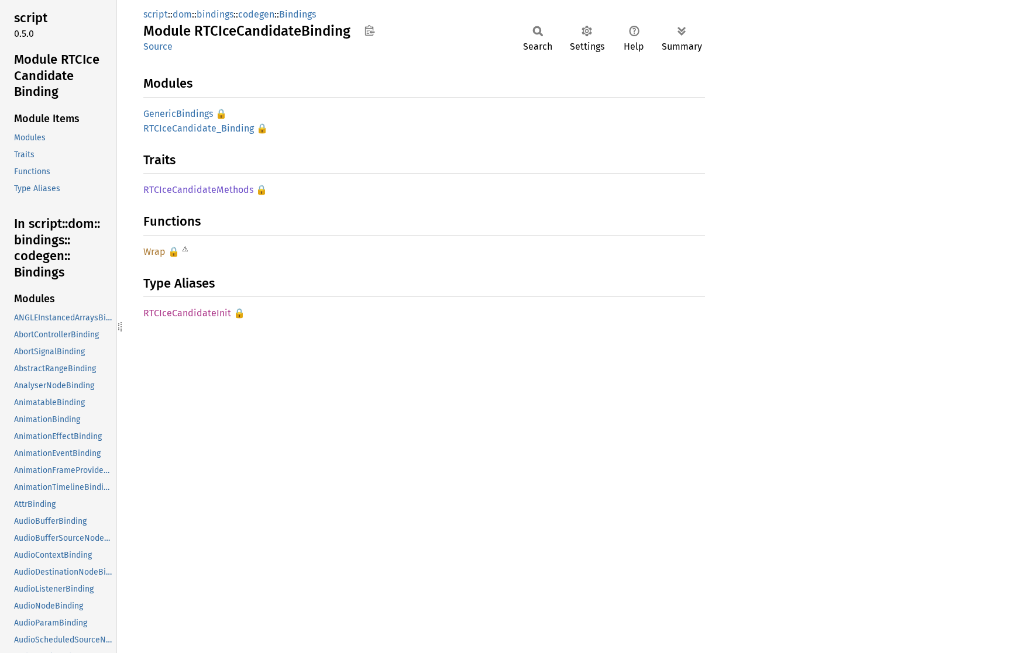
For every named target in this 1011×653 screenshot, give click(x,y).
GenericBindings (178, 113)
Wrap (154, 251)
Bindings (297, 14)
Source (158, 46)
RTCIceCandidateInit (187, 313)
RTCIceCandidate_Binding (198, 128)
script (155, 14)
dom (182, 14)
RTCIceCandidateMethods (198, 189)
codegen (256, 14)
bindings (215, 14)
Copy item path (369, 30)
